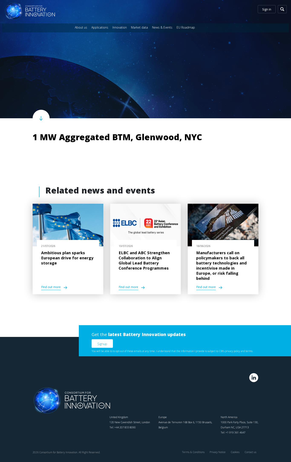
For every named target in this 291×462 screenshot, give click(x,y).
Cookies (235, 452)
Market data (139, 27)
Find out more (51, 287)
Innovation (119, 27)
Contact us (250, 452)
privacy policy (232, 351)
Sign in (266, 9)
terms (249, 351)
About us (81, 27)
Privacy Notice (218, 452)
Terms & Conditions (193, 452)
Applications (99, 27)
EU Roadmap (186, 27)
